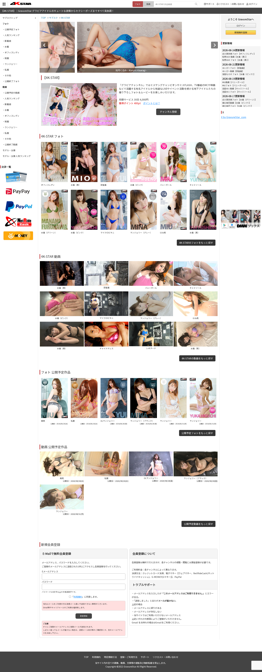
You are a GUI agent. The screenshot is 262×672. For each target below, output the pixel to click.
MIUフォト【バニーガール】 (234, 85)
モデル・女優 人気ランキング (17, 156)
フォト (138, 4)
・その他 (7, 75)
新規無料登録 (240, 32)
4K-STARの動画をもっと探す (197, 358)
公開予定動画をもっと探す (198, 524)
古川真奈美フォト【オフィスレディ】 (239, 53)
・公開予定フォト (11, 29)
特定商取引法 (110, 657)
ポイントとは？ (151, 103)
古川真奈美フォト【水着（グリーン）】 (239, 99)
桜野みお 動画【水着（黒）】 (234, 56)
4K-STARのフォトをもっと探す (196, 242)
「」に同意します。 (85, 596)
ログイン (253, 3)
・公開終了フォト (11, 81)
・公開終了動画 (10, 144)
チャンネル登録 (168, 111)
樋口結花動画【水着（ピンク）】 (236, 102)
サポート (210, 3)
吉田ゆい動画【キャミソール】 (236, 88)
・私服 (6, 69)
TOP (86, 657)
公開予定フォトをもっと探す (197, 433)
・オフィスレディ (11, 52)
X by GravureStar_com (233, 117)
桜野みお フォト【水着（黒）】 (235, 59)
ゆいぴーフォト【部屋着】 (234, 67)
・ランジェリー (10, 63)
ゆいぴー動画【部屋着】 (233, 71)
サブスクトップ (10, 17)
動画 (148, 4)
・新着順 (7, 40)
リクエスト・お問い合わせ (231, 3)
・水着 (6, 46)
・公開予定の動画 (11, 92)
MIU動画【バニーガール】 (233, 82)
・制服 (6, 58)
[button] (44, 45)
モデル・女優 (9, 150)
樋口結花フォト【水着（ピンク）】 (237, 106)
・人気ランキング (11, 35)
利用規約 (78, 596)
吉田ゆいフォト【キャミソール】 (237, 91)
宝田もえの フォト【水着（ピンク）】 (238, 74)
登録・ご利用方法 (128, 657)
